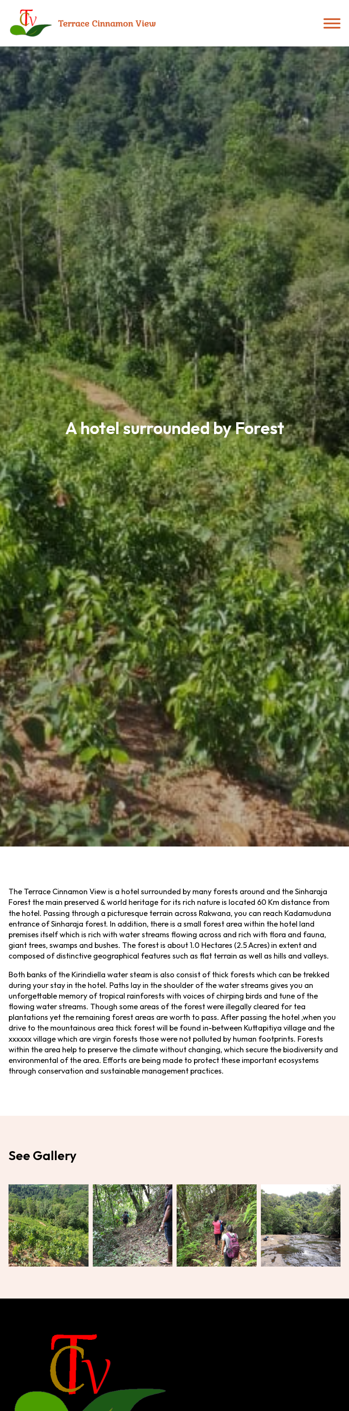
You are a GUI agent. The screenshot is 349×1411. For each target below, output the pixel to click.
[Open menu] (331, 23)
